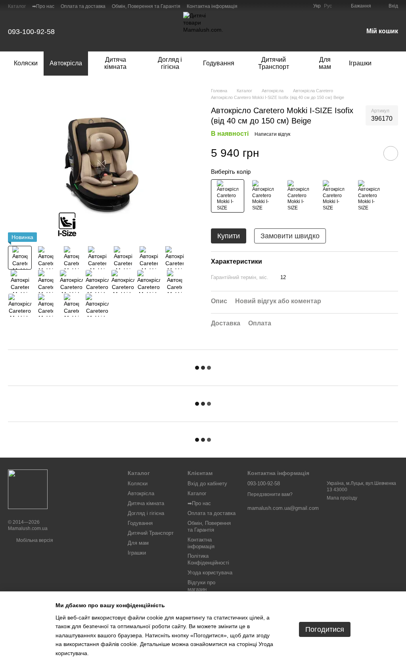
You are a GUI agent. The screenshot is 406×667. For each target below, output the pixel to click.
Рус (328, 6)
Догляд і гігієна (170, 63)
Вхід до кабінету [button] (207, 483)
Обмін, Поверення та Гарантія (146, 6)
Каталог (17, 6)
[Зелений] (263, 196)
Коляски (26, 63)
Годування (218, 63)
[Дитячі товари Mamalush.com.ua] (28, 489)
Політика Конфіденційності (208, 559)
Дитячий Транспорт (273, 63)
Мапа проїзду (342, 498)
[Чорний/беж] (227, 196)
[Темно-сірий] (333, 196)
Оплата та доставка (83, 6)
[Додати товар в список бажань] (390, 153)
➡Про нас (43, 6)
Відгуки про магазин (201, 586)
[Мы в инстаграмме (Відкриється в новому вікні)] (302, 6)
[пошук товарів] (391, 63)
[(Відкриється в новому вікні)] (292, 6)
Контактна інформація (212, 6)
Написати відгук (272, 134)
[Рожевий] (298, 196)
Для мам (325, 63)
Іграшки (360, 63)
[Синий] (368, 196)
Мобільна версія (34, 540)
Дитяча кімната (115, 63)
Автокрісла (66, 63)
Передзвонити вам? (270, 494)
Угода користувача (210, 573)
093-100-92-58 (31, 31)
